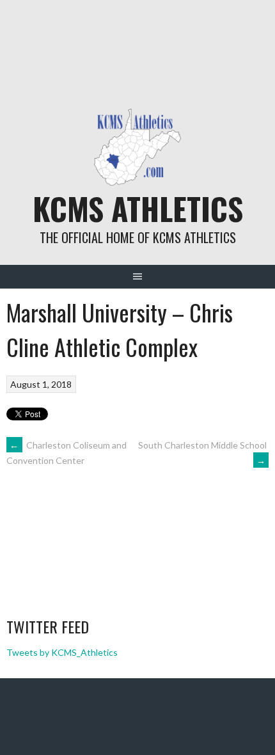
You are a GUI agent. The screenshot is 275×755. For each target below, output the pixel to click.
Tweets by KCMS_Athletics (62, 652)
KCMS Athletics (138, 208)
